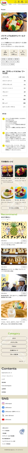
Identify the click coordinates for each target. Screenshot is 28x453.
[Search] (15, 2)
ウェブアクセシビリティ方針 (8, 441)
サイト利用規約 (5, 430)
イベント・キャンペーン (7, 376)
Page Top (21, 361)
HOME (10, 4)
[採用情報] (22, 2)
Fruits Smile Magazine (6, 385)
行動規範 (4, 433)
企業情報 (4, 388)
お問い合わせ (5, 428)
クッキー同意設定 (6, 443)
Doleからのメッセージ (7, 372)
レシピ (14, 4)
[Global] (18, 2)
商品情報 (4, 382)
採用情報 (4, 392)
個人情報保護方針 (6, 438)
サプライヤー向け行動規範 (8, 436)
